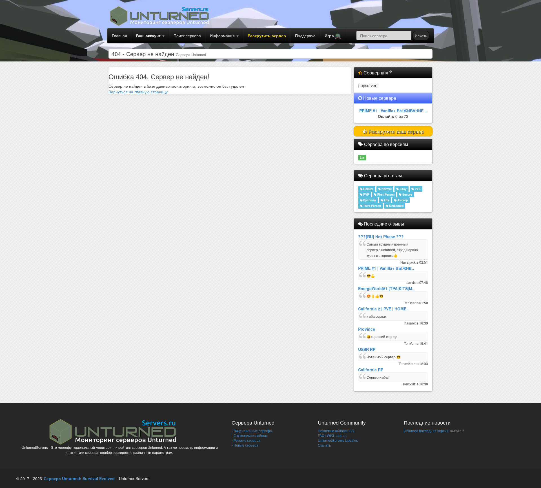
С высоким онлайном (250, 435)
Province (366, 329)
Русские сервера (246, 440)
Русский (369, 200)
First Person (385, 194)
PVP (365, 194)
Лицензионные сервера (252, 430)
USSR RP (366, 349)
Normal (386, 189)
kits (386, 200)
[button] (332, 35)
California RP (370, 369)
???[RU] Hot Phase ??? (381, 236)
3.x (362, 157)
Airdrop (402, 200)
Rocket (367, 189)
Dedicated (395, 206)
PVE (417, 189)
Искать (421, 35)
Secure (407, 194)
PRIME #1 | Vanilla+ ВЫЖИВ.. (386, 268)
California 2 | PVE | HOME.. (383, 309)
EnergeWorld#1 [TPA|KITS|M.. (386, 288)
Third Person (371, 206)
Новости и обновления (336, 430)
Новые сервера (245, 445)
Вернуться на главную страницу (138, 91)
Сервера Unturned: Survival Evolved (79, 478)
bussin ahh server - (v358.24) (393, 110)
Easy (403, 189)
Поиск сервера (187, 35)
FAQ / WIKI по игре (332, 435)
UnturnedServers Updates (338, 440)
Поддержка (305, 35)
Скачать (324, 445)
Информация (223, 35)
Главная (119, 35)
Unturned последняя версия (426, 430)
